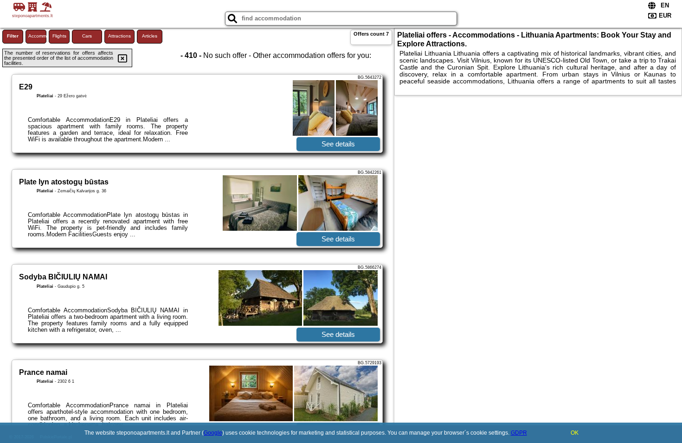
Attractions (119, 35)
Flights (59, 35)
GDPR (519, 433)
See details (338, 144)
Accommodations (37, 35)
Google (213, 433)
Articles (149, 35)
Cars (87, 35)
